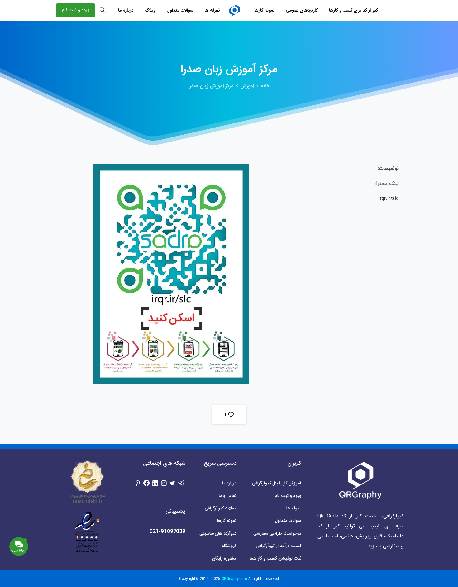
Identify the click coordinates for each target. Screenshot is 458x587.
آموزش (247, 86)
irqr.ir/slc (389, 198)
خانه (265, 86)
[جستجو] (102, 10)
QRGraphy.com (234, 579)
